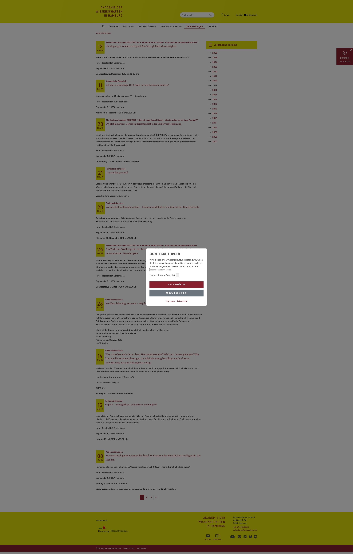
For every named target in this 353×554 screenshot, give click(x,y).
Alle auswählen (176, 285)
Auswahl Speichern (176, 293)
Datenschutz (182, 301)
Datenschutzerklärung (160, 269)
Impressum (170, 301)
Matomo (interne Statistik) (162, 275)
